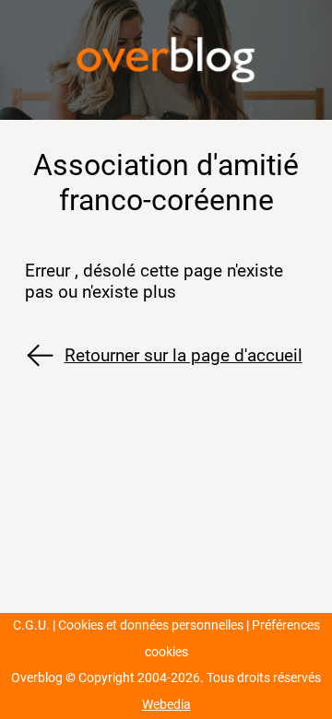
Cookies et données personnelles (150, 625)
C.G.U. (31, 625)
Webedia (166, 705)
